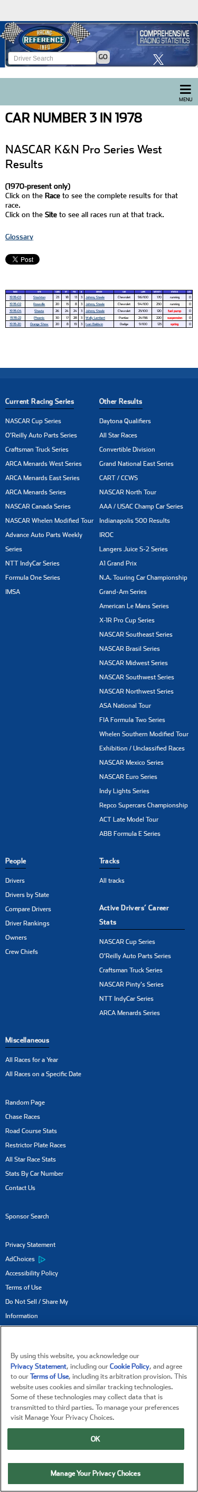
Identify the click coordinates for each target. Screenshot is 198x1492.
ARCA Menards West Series (43, 463)
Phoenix (39, 317)
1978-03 (15, 297)
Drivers (15, 880)
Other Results (121, 401)
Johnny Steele (95, 297)
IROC (106, 535)
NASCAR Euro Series (128, 777)
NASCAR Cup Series (33, 421)
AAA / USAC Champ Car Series (141, 506)
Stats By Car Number (34, 1173)
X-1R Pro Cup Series (127, 620)
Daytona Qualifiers (125, 421)
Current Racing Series (39, 401)
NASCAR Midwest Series (133, 663)
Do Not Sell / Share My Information (36, 1309)
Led (189, 292)
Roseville (39, 304)
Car (124, 292)
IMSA (12, 592)
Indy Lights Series (124, 791)
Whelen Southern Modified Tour (143, 734)
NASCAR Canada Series (38, 506)
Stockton (39, 297)
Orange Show (39, 324)
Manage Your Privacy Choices (95, 1473)
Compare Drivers (28, 909)
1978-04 (16, 311)
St (66, 292)
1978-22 (15, 317)
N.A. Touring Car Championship (143, 577)
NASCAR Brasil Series (129, 648)
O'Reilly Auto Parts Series (41, 435)
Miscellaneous (27, 1040)
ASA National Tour (125, 705)
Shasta (39, 311)
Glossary (19, 236)
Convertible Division (127, 449)
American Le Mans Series (134, 606)
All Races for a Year (31, 1060)
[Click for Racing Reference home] (99, 44)
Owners (16, 937)
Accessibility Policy (31, 1273)
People (15, 861)
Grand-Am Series (123, 592)
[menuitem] (52, 1259)
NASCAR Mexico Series (131, 762)
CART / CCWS (118, 478)
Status (174, 292)
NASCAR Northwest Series (136, 691)
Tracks (109, 861)
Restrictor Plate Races (35, 1145)
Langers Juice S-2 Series (133, 549)
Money (157, 292)
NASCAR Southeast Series (136, 634)
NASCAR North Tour (127, 492)
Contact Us (20, 1188)
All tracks (112, 880)
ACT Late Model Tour (128, 819)
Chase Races (22, 1116)
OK (95, 1439)
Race (15, 292)
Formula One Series (32, 577)
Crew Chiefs (21, 951)
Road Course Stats (31, 1131)
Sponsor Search (27, 1216)
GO (103, 57)
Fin (74, 292)
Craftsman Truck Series (37, 449)
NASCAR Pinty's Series (131, 984)
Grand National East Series (136, 463)
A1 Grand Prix (118, 563)
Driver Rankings (27, 923)
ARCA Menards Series (35, 492)
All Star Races (118, 435)
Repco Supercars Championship (143, 805)
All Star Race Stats (30, 1159)
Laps (143, 292)
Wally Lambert (95, 317)
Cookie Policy (129, 1366)
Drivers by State (27, 895)
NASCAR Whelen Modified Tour (49, 520)
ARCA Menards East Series (42, 478)
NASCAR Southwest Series (136, 677)
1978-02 (15, 304)
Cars (57, 292)
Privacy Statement (30, 1245)
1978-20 (15, 324)
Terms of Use (23, 1287)
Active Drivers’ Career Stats (134, 915)
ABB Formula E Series (130, 833)
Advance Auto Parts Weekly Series (43, 542)
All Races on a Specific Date (43, 1074)
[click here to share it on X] (161, 59)
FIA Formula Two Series (132, 720)
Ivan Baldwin (94, 324)
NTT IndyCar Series (32, 563)
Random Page (25, 1102)
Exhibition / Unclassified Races (142, 748)
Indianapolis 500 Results (134, 520)
